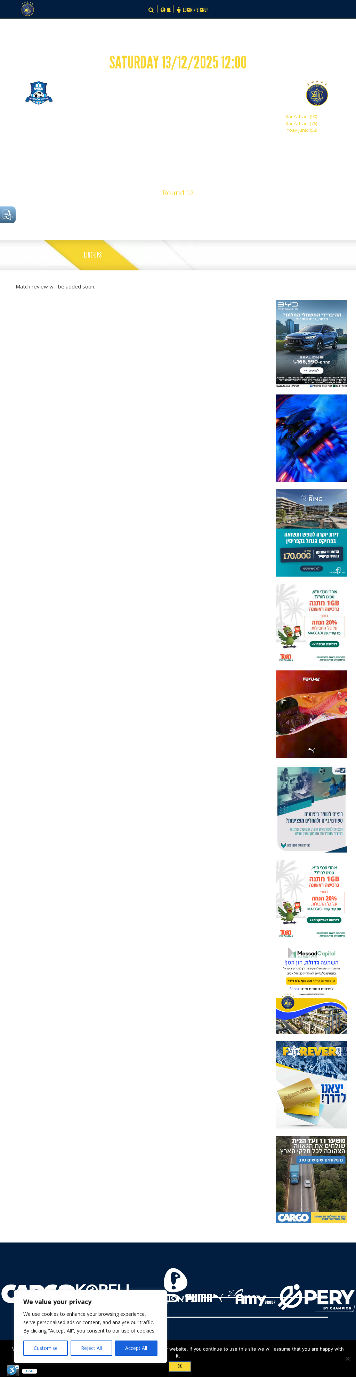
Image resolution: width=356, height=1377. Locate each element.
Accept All (136, 1348)
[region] (90, 1326)
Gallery (151, 255)
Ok (180, 1366)
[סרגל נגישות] (13, 1370)
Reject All (91, 1348)
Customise (46, 1348)
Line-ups (93, 255)
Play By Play (30, 255)
